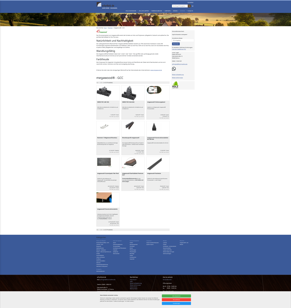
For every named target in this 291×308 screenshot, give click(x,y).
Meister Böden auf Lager (168, 251)
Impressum (133, 279)
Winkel (131, 248)
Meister (181, 244)
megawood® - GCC (184, 242)
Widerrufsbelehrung (178, 74)
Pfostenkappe (133, 251)
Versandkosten (167, 279)
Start (105, 28)
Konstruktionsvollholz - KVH (102, 242)
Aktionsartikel (116, 253)
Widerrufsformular (177, 77)
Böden (175, 11)
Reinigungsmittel (133, 244)
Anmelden (190, 2)
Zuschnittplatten (100, 255)
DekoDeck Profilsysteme (101, 266)
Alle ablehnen (176, 299)
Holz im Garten (144, 11)
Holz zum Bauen (131, 11)
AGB (131, 281)
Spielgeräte (115, 251)
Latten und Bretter (100, 257)
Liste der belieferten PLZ (179, 49)
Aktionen (98, 262)
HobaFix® (132, 259)
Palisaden (115, 250)
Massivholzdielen (167, 248)
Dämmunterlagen (167, 253)
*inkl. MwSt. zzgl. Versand (114, 116)
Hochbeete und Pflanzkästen (119, 248)
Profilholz (98, 259)
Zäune (114, 242)
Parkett (164, 244)
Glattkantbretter (100, 248)
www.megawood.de (156, 70)
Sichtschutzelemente (117, 244)
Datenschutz (133, 287)
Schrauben (132, 246)
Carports (168, 11)
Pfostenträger (133, 250)
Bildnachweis (134, 289)
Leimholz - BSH (99, 244)
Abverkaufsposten (100, 271)
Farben (131, 242)
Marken (182, 11)
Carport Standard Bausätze (152, 242)
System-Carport (150, 244)
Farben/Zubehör (156, 11)
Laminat (165, 242)
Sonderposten (133, 257)
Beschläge (132, 253)
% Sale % (190, 11)
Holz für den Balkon (100, 261)
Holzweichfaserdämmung (102, 264)
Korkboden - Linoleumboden (169, 246)
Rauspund (98, 246)
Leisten (131, 255)
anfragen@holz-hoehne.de (179, 64)
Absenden (176, 44)
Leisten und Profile (167, 250)
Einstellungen (176, 303)
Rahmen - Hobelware (101, 250)
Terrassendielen (116, 246)
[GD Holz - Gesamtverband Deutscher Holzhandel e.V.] (175, 84)
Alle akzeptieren (176, 296)
